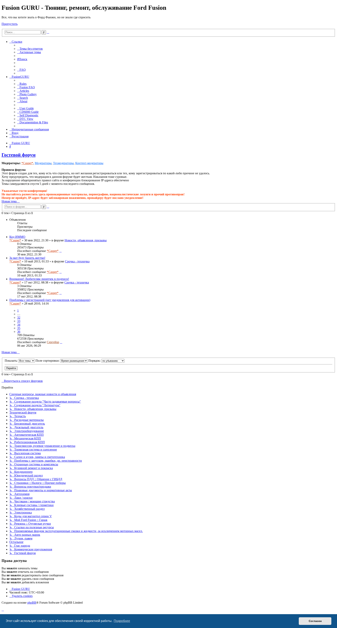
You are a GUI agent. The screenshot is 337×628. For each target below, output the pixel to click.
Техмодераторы (63, 163)
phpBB (31, 602)
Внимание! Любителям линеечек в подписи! (39, 279)
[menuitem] (30, 48)
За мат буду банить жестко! (27, 258)
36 (18, 331)
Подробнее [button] (122, 621)
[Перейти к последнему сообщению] (60, 250)
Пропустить (10, 24)
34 (18, 324)
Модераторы (43, 163)
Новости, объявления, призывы (86, 240)
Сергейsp (53, 342)
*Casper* (27, 163)
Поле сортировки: (47, 360)
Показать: (11, 360)
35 (18, 328)
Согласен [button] (315, 621)
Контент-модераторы (89, 163)
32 (18, 317)
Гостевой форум (18, 154)
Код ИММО (17, 236)
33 (18, 321)
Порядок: (94, 360)
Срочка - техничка (77, 261)
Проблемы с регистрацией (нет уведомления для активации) (49, 300)
